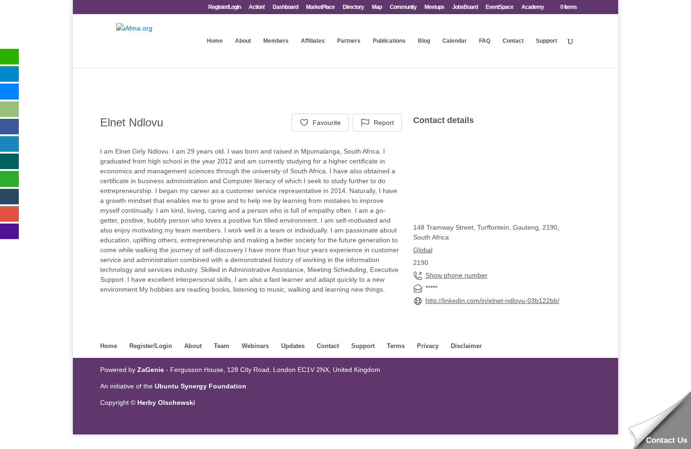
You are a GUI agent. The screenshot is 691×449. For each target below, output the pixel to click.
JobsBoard (465, 7)
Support (546, 41)
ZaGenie (150, 369)
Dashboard (285, 7)
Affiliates (313, 41)
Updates (293, 345)
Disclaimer (466, 345)
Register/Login (224, 7)
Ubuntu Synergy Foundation (200, 386)
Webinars (255, 345)
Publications (389, 41)
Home (215, 41)
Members (276, 41)
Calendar (454, 41)
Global (422, 250)
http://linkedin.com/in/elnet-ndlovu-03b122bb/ (492, 300)
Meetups (434, 7)
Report (384, 122)
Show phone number (456, 275)
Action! (257, 7)
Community (403, 7)
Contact (513, 41)
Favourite (327, 122)
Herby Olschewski (166, 402)
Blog (424, 41)
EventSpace (499, 7)
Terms (396, 345)
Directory (353, 7)
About (243, 41)
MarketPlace (320, 7)
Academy (532, 7)
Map (377, 7)
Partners (349, 41)
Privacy (428, 345)
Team (221, 345)
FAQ (484, 41)
